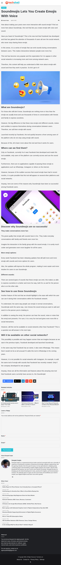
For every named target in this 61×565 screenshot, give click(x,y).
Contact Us (26, 559)
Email (3, 442)
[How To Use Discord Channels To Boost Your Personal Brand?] (51, 396)
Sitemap (42, 559)
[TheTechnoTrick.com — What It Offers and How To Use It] (30, 396)
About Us (19, 559)
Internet (4, 7)
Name (3, 436)
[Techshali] (12, 2)
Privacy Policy (34, 559)
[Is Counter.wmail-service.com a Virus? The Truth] (10, 396)
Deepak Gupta (5, 20)
